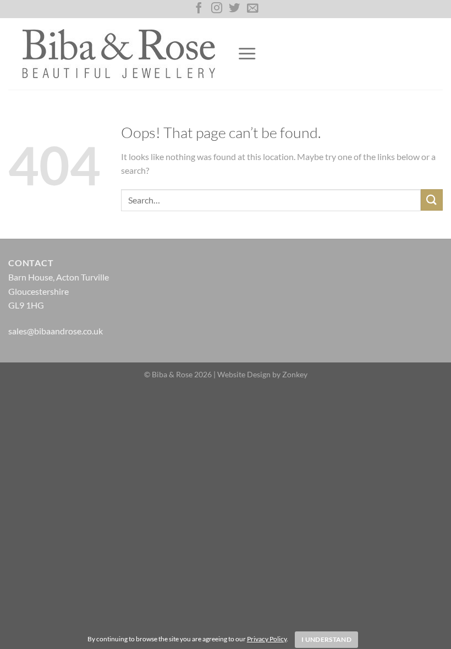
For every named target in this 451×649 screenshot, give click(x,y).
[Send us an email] (252, 9)
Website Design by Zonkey (262, 374)
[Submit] (432, 200)
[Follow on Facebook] (198, 9)
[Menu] (247, 54)
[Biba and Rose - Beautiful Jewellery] (118, 54)
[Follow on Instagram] (216, 9)
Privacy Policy (267, 639)
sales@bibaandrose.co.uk (55, 331)
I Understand (326, 639)
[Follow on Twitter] (234, 9)
